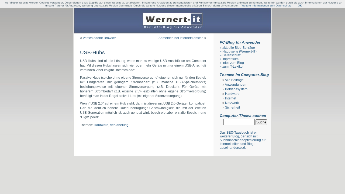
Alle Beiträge (234, 80)
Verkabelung (119, 125)
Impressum (230, 59)
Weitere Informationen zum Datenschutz (266, 5)
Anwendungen (235, 84)
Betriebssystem (236, 89)
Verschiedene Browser (99, 38)
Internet (230, 98)
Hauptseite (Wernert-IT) (239, 51)
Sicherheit (232, 107)
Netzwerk (232, 103)
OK (300, 5)
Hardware (101, 125)
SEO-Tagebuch (237, 132)
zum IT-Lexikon (233, 66)
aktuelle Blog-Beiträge (238, 48)
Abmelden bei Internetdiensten (180, 38)
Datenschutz (231, 55)
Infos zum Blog (233, 63)
